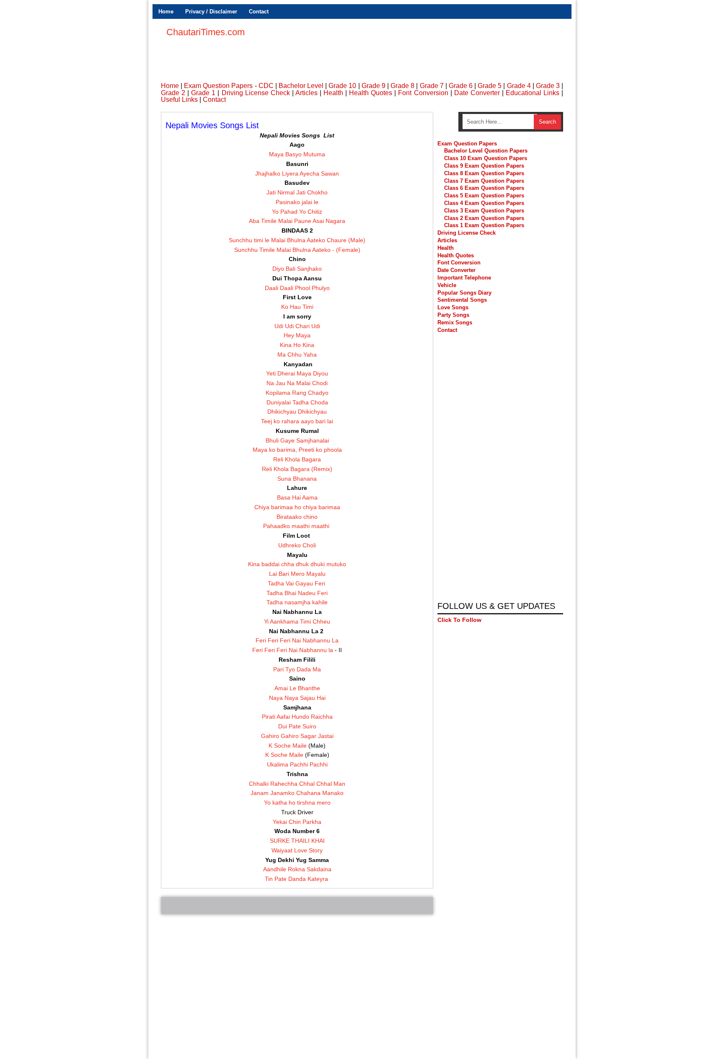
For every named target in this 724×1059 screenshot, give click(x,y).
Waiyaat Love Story (297, 850)
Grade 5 (490, 85)
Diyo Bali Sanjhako (297, 268)
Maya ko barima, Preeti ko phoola (297, 449)
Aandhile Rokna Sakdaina (297, 869)
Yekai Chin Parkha (297, 821)
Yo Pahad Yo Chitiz (297, 211)
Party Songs (453, 315)
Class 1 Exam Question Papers (484, 225)
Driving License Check (256, 92)
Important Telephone (464, 277)
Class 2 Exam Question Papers (484, 218)
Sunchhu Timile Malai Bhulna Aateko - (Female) (297, 249)
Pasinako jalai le (297, 202)
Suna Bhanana (297, 478)
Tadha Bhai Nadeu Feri (297, 593)
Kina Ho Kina (297, 345)
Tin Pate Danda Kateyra (297, 878)
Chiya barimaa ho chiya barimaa (297, 507)
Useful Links (179, 99)
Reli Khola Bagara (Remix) (297, 469)
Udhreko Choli (297, 545)
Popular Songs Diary (464, 293)
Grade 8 (402, 85)
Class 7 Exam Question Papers (484, 181)
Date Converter (477, 92)
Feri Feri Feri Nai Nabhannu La (297, 640)
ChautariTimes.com (205, 32)
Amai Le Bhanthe (297, 688)
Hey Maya (297, 335)
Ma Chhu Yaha (297, 354)
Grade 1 (203, 92)
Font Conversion (423, 92)
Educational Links (532, 92)
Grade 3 (548, 85)
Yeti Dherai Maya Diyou (297, 373)
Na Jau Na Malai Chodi (297, 383)
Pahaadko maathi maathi (297, 526)
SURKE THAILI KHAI (297, 840)
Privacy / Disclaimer (211, 11)
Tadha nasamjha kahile (297, 602)
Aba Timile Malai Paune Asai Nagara (297, 220)
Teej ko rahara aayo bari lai (297, 421)
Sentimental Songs (462, 300)
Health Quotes (370, 92)
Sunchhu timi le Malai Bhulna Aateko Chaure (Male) (297, 240)
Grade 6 (461, 85)
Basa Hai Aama (297, 497)
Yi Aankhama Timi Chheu (297, 621)
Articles (306, 92)
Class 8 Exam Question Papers (484, 173)
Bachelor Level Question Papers (485, 151)
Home (165, 11)
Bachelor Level (301, 85)
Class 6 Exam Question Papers (484, 188)
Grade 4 (519, 85)
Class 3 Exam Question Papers (485, 210)
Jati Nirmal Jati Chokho (297, 192)
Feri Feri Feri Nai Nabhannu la (293, 650)
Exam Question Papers (218, 85)
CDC (266, 85)
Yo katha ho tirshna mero (297, 802)
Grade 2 (173, 92)
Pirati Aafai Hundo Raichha (297, 716)
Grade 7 (432, 85)
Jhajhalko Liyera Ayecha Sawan (297, 173)
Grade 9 (373, 85)
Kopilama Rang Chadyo (297, 392)
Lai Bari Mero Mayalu (297, 573)
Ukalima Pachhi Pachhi (297, 764)
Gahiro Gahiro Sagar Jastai (297, 736)
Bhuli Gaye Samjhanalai (297, 440)
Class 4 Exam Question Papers (485, 203)
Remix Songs (454, 322)
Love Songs (452, 307)
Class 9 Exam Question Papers (484, 166)
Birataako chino (297, 516)
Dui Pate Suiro (297, 726)
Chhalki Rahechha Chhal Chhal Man (297, 783)
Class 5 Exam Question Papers (485, 195)
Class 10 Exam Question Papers (485, 158)
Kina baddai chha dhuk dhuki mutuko (297, 564)
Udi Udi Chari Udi (297, 326)
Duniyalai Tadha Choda (297, 402)
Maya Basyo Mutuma (297, 154)
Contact (259, 11)
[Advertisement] (410, 46)
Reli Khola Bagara (297, 459)
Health (333, 92)
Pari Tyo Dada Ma (297, 669)
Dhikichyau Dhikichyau (297, 411)
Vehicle (446, 285)
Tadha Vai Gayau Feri (297, 583)
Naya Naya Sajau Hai (297, 697)
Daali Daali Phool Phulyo (297, 288)
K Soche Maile (288, 745)
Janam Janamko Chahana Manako (297, 793)
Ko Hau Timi (297, 306)
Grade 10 (342, 85)
